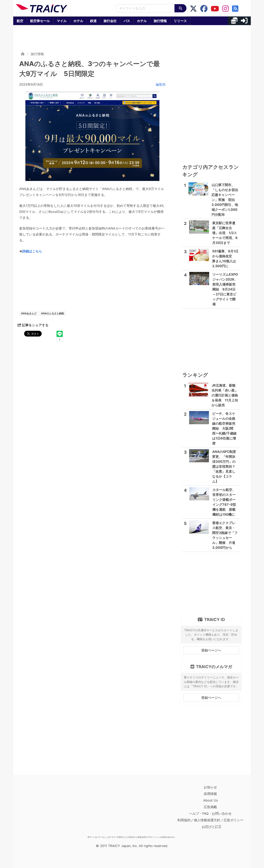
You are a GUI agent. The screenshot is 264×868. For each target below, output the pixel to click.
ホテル (78, 21)
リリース (180, 21)
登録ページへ (211, 650)
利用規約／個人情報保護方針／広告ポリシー (210, 820)
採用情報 (210, 794)
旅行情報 (160, 21)
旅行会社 (110, 21)
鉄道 (93, 21)
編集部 (161, 84)
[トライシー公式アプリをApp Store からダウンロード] (40, 809)
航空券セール (40, 21)
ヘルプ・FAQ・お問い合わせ (210, 813)
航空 (20, 21)
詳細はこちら (32, 251)
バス (127, 21)
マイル (62, 21)
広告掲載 (210, 807)
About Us (210, 800)
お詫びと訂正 (212, 827)
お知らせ (210, 787)
